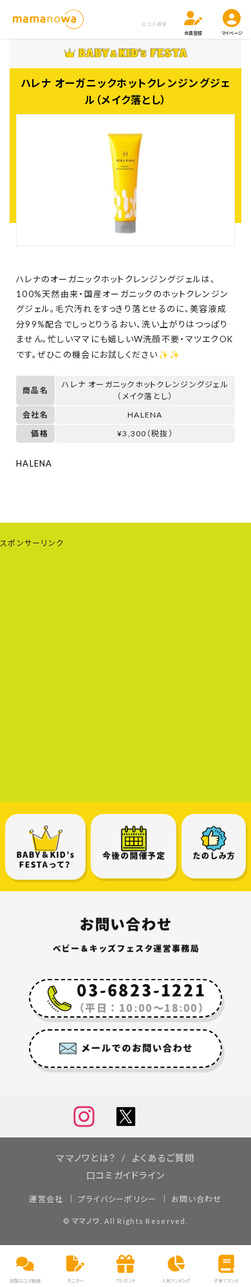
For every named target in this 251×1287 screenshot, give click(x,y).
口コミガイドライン (125, 1175)
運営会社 (46, 1199)
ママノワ (86, 1221)
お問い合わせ (196, 1199)
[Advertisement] (125, 676)
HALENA (34, 463)
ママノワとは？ (86, 1157)
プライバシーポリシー (117, 1199)
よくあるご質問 (163, 1157)
